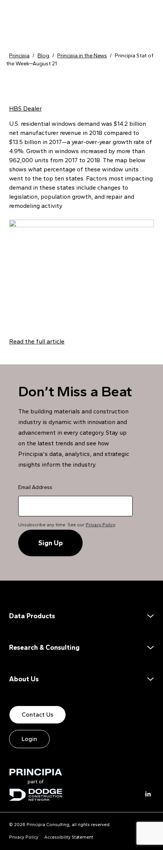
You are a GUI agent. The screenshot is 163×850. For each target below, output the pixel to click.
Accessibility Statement (68, 837)
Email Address (35, 487)
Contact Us (37, 714)
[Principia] (35, 784)
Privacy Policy (100, 524)
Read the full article (36, 341)
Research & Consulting (44, 647)
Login (29, 738)
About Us (24, 679)
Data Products (32, 616)
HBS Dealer (25, 108)
